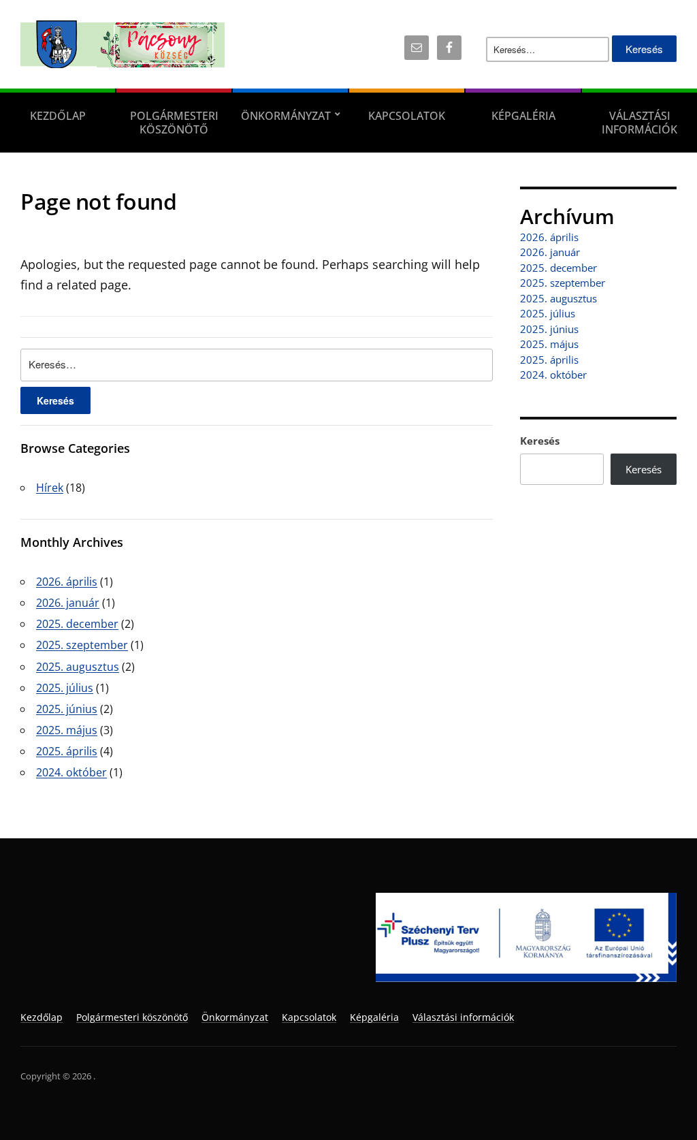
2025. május (66, 730)
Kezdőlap (58, 115)
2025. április (66, 751)
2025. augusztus (77, 666)
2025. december (77, 623)
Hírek (49, 487)
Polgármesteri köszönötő (174, 122)
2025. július (64, 687)
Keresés (540, 440)
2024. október (71, 772)
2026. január (67, 602)
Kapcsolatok (406, 115)
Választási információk (639, 122)
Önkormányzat (286, 115)
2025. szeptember (82, 644)
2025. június (66, 708)
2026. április (66, 581)
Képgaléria (523, 115)
